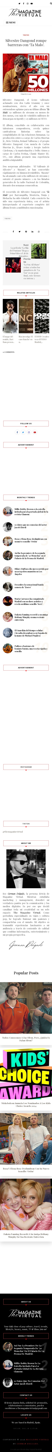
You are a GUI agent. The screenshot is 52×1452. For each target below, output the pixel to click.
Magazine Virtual (37, 1439)
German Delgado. (28, 1444)
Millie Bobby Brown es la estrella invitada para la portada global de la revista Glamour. (31, 512)
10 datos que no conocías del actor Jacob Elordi (29, 1382)
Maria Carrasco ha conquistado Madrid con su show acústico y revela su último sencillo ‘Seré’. (29, 601)
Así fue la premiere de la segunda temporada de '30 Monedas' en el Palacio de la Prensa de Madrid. (30, 556)
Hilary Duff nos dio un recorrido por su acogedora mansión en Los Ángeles (32, 571)
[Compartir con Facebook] (13, 231)
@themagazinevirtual (13, 831)
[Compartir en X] (19, 231)
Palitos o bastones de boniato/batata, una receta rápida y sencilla (31, 649)
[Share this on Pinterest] (26, 231)
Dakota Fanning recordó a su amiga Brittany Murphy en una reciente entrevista (31, 617)
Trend (26, 35)
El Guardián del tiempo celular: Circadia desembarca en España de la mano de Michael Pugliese (31, 633)
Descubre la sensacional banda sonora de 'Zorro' (29, 586)
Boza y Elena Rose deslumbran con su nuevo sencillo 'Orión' (31, 540)
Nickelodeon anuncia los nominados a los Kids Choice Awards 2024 (26, 1104)
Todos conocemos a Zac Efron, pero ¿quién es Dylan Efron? (26, 1039)
